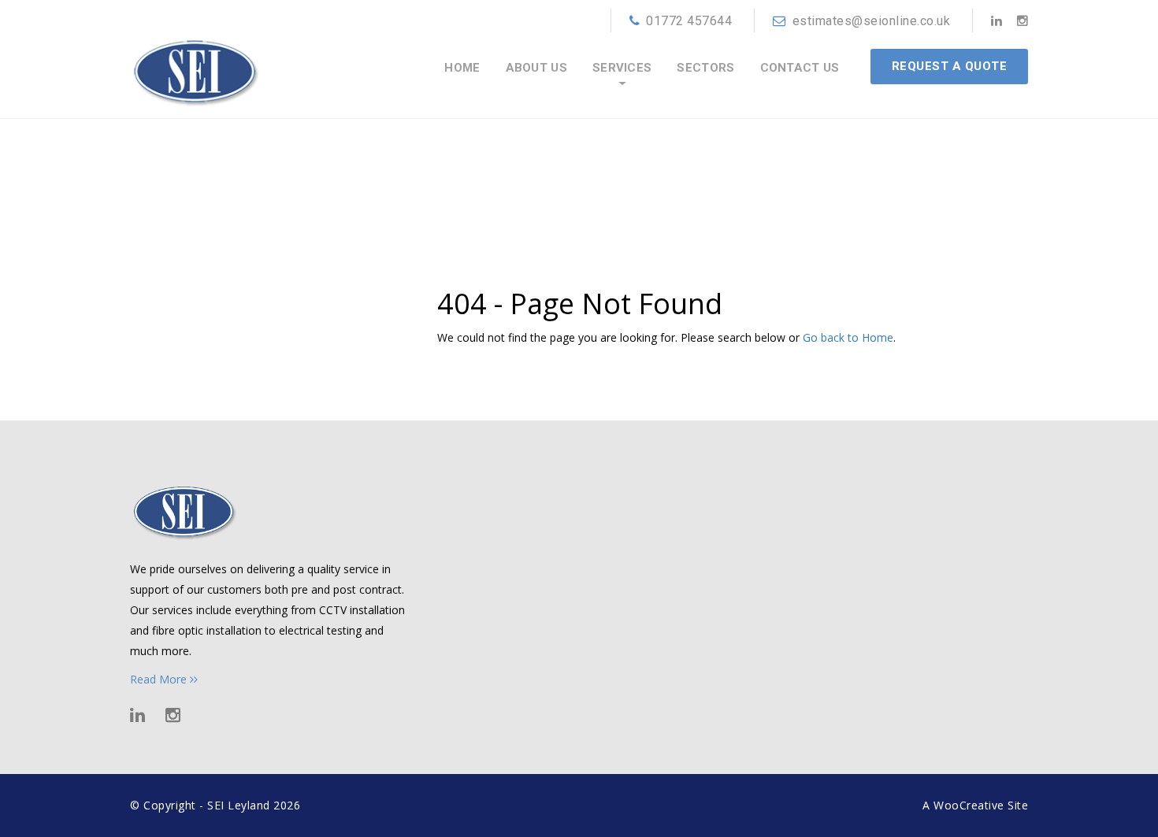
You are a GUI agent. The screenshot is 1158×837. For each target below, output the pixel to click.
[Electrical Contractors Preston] (194, 59)
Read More (160, 679)
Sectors (705, 68)
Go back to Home (848, 337)
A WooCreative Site (975, 805)
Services (621, 68)
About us (536, 68)
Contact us (800, 68)
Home (462, 68)
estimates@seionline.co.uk (871, 20)
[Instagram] (1022, 20)
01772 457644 (689, 20)
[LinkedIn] (996, 20)
